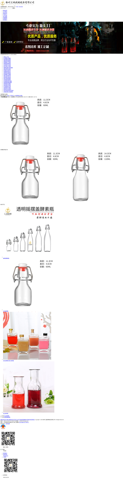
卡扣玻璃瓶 (5, 311)
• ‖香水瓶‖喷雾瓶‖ (7, 78)
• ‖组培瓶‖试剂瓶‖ (7, 59)
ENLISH (21, 6)
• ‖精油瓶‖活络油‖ (7, 77)
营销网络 (5, 17)
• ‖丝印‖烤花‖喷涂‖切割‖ (8, 90)
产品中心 (5, 14)
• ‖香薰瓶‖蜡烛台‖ (7, 71)
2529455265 (5, 455)
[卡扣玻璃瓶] (28, 309)
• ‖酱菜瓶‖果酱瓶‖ (7, 60)
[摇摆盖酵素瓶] (28, 257)
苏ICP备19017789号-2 (24, 422)
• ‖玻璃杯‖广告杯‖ (7, 62)
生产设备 (5, 15)
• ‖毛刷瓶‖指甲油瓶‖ (7, 81)
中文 (17, 6)
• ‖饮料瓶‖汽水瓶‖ (7, 65)
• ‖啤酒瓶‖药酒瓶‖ (7, 83)
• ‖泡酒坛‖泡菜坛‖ (7, 70)
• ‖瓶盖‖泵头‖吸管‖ (7, 89)
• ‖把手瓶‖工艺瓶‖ (7, 66)
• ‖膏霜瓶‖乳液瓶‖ (7, 87)
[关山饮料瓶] (28, 412)
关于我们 (5, 11)
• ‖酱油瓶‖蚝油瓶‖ (7, 69)
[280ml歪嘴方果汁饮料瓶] (27, 359)
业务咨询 (5, 454)
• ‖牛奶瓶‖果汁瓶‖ (7, 86)
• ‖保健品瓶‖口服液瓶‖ (8, 91)
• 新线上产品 (6, 56)
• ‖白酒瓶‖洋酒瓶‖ (7, 58)
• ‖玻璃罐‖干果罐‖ (7, 74)
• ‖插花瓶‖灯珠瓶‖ (7, 85)
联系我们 (5, 19)
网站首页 (5, 10)
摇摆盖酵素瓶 (6, 258)
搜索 (14, 8)
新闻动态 (5, 13)
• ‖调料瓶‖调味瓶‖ (7, 73)
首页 (8, 95)
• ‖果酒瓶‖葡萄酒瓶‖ (7, 82)
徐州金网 (8, 423)
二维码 (4, 457)
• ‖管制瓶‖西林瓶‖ (7, 79)
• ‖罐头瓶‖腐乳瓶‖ (7, 75)
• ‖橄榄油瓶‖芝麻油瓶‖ (8, 67)
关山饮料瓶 (5, 413)
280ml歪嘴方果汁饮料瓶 (8, 360)
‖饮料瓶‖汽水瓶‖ (18, 95)
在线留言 (5, 18)
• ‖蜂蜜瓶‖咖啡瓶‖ (7, 63)
